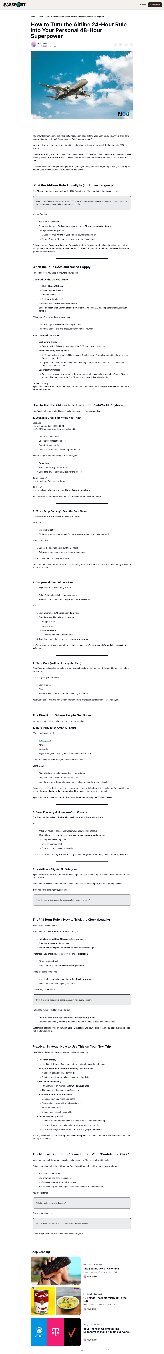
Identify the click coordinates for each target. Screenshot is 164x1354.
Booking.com (45, 740)
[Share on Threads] (126, 44)
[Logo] (14, 4)
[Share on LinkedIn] (131, 44)
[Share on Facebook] (115, 44)
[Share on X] (120, 44)
